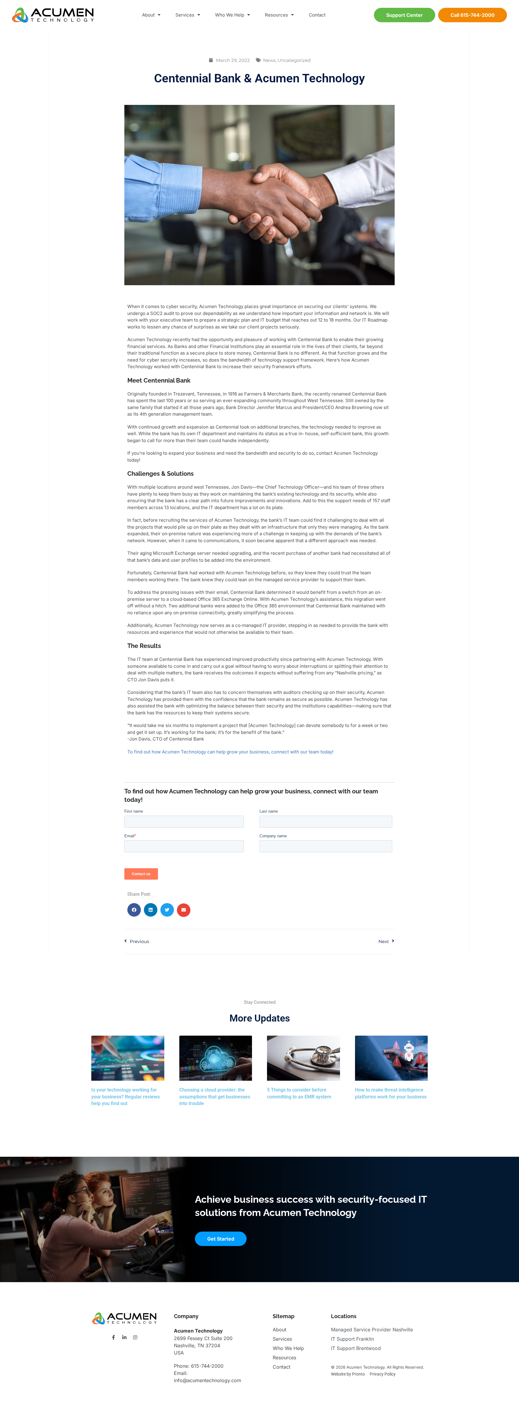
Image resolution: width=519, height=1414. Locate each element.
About (148, 15)
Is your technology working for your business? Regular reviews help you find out (125, 1096)
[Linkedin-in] (124, 1337)
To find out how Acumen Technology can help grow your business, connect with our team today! (230, 752)
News (269, 60)
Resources (276, 15)
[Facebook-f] (113, 1337)
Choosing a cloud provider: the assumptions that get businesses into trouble (214, 1096)
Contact (317, 15)
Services (184, 15)
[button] (134, 910)
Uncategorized (294, 60)
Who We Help (229, 15)
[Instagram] (135, 1337)
